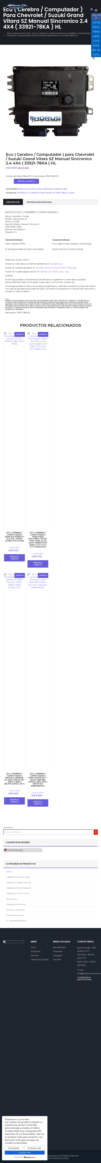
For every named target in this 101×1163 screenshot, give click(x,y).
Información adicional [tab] (39, 202)
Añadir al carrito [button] (14, 558)
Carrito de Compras (39, 959)
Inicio (9, 33)
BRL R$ (95, 49)
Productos (35, 951)
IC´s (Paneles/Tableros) (16, 921)
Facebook (57, 951)
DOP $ (95, 54)
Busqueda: (8, 828)
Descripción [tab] (13, 202)
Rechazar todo (34, 1148)
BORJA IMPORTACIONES (57, 1158)
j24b (72, 193)
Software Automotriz (15, 915)
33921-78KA (61, 193)
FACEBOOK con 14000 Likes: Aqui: (53, 272)
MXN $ (95, 31)
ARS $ (95, 36)
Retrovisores (11, 899)
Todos (8, 872)
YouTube (57, 959)
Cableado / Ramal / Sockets (18, 877)
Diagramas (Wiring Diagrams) (18, 888)
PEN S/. (95, 26)
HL (68, 193)
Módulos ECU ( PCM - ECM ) (25, 33)
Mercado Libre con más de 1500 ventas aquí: (56, 268)
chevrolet (22, 193)
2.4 (29, 193)
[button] (93, 58)
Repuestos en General (15, 904)
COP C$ (95, 22)
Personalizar (13, 1148)
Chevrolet (43, 33)
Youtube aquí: (56, 264)
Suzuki (48, 193)
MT (53, 193)
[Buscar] (96, 832)
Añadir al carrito (26, 181)
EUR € (95, 45)
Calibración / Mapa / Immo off (18, 882)
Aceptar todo (25, 1152)
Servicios (35, 955)
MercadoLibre (59, 947)
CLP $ (95, 40)
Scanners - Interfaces (15, 910)
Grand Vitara (55, 33)
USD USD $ (96, 16)
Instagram (57, 955)
